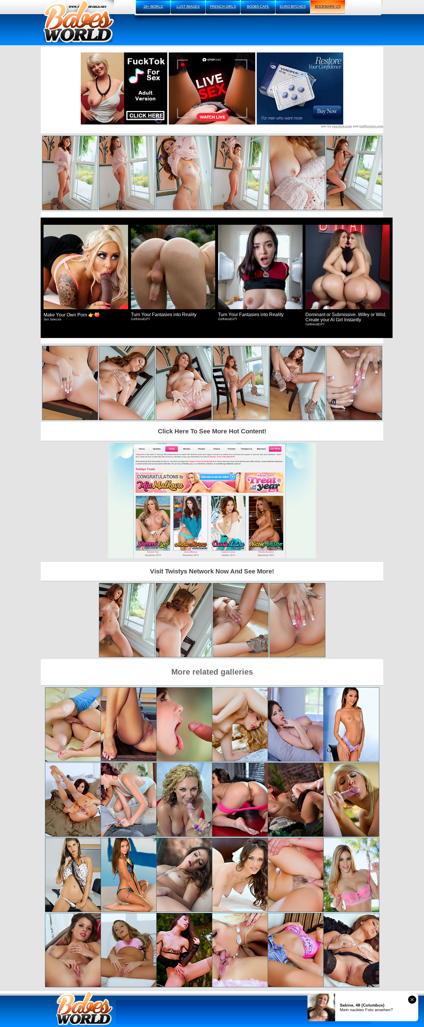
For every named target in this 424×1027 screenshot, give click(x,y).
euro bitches (293, 7)
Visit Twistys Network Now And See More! (212, 571)
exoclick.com (342, 126)
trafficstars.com (371, 126)
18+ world (153, 7)
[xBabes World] (78, 21)
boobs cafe (258, 7)
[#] (84, 1008)
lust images (188, 7)
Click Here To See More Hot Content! (212, 431)
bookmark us (328, 7)
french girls (223, 7)
